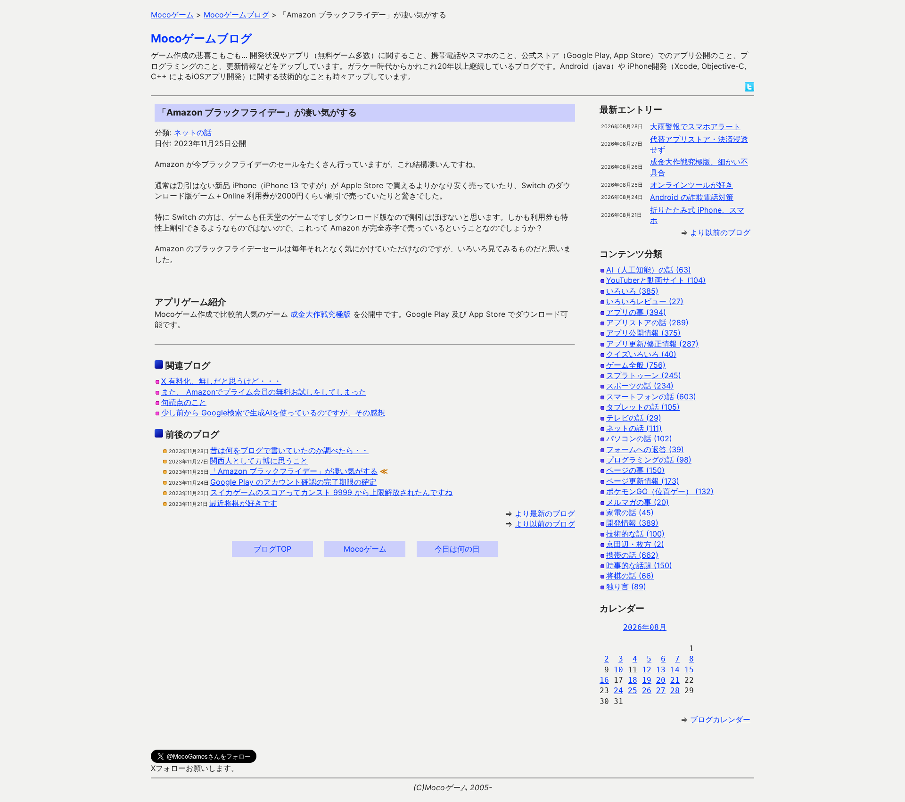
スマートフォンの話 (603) (651, 396)
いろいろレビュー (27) (644, 301)
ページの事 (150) (635, 470)
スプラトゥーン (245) (643, 375)
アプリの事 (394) (636, 312)
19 (646, 680)
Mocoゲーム (365, 549)
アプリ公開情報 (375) (643, 333)
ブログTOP (272, 549)
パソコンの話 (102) (639, 438)
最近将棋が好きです (243, 503)
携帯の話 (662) (632, 555)
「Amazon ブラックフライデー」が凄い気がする (294, 471)
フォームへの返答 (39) (645, 449)
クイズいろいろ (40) (641, 354)
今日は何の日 (457, 549)
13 (661, 669)
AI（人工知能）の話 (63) (648, 269)
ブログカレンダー (720, 719)
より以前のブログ (545, 524)
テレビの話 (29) (633, 417)
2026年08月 (644, 627)
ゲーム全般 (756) (636, 365)
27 (661, 690)
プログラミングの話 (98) (648, 459)
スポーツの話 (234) (640, 385)
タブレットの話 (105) (643, 407)
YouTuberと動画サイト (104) (656, 280)
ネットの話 (193, 132)
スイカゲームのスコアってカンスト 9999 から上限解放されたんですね (331, 492)
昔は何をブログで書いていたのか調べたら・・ (289, 450)
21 (675, 680)
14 (675, 669)
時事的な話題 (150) (639, 565)
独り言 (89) (626, 586)
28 (675, 690)
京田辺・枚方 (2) (635, 544)
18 (632, 680)
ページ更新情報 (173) (642, 481)
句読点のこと (183, 402)
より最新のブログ (545, 513)
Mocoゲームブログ (201, 38)
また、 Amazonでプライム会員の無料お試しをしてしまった (263, 392)
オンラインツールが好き (691, 185)
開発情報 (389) (632, 523)
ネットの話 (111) (634, 428)
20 (661, 680)
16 (604, 680)
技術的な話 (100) (635, 533)
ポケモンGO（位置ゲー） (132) (660, 491)
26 (646, 690)
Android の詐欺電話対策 (691, 197)
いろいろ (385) (632, 291)
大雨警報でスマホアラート (695, 126)
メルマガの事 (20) (637, 502)
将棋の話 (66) (630, 575)
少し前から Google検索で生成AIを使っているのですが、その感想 (273, 412)
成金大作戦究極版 (320, 314)
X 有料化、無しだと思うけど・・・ (221, 381)
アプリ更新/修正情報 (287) (652, 343)
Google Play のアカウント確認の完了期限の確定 (293, 482)
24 (618, 690)
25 (632, 690)
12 (646, 669)
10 (618, 669)
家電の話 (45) (630, 512)
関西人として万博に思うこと (259, 460)
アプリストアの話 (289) (647, 322)
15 (689, 669)
